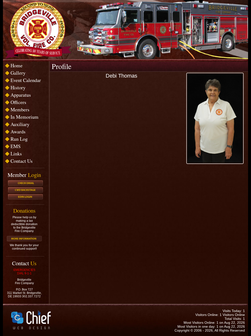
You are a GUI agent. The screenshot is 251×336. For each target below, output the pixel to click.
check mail (25, 183)
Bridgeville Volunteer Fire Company (38, 30)
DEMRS (25, 196)
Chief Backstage (25, 190)
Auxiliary (20, 124)
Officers (18, 102)
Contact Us (22, 161)
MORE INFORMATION (24, 238)
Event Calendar (26, 80)
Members (20, 109)
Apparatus (21, 95)
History (18, 87)
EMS (16, 146)
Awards (18, 131)
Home (17, 65)
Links (16, 153)
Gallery (18, 73)
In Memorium (24, 117)
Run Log (19, 139)
